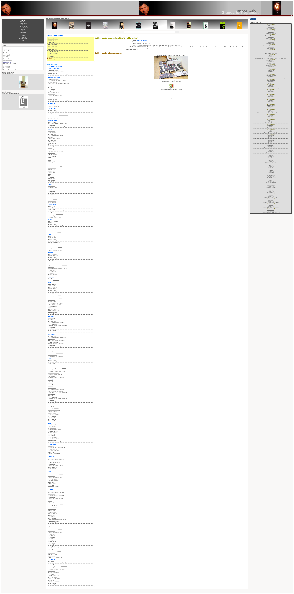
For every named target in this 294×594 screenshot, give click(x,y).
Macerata (55, 255)
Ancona (53, 89)
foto (23, 35)
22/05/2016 (271, 116)
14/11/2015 (271, 200)
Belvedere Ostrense (64, 111)
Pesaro (54, 132)
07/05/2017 (270, 61)
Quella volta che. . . (53, 49)
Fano (53, 163)
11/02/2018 (271, 31)
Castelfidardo (65, 562)
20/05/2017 (271, 56)
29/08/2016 (271, 101)
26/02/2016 (271, 141)
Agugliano (61, 459)
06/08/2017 (271, 41)
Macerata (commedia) (61, 80)
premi (23, 29)
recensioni (23, 26)
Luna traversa (52, 55)
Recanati (50, 383)
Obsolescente (52, 40)
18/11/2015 (271, 195)
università (23, 32)
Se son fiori (51, 56)
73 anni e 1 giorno (53, 39)
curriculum (23, 23)
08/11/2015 (271, 205)
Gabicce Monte (56, 207)
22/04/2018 (271, 26)
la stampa (23, 31)
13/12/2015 (271, 171)
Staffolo (50, 222)
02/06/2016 (271, 111)
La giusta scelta (52, 44)
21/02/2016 (270, 146)
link (23, 40)
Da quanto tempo (53, 53)
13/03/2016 (271, 131)
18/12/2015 (271, 161)
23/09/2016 (271, 91)
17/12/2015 (271, 166)
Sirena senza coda (53, 51)
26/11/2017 (270, 36)
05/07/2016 (271, 106)
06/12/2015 (271, 176)
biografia (23, 22)
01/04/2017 (271, 66)
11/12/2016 (271, 71)
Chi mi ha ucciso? (53, 42)
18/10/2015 (270, 210)
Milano (54, 426)
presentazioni (23, 28)
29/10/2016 (271, 81)
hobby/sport (23, 38)
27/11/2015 (271, 190)
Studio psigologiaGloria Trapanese (8, 72)
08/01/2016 (271, 151)
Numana (61, 192)
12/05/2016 (271, 121)
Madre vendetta (52, 46)
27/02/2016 (271, 136)
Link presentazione (7, 47)
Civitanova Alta (62, 447)
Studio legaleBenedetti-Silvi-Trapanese (10, 92)
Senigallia (62, 492)
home (23, 20)
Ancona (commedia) (60, 71)
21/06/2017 (271, 51)
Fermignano (56, 106)
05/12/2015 (271, 181)
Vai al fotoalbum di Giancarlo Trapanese (171, 81)
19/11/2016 (271, 76)
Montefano (51, 319)
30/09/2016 (271, 86)
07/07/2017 (270, 46)
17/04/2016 (270, 126)
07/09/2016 (271, 96)
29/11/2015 (271, 185)
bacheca (23, 34)
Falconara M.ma (64, 123)
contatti (23, 37)
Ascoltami (50, 47)
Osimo (53, 285)
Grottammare (56, 280)
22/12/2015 (271, 156)
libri (23, 25)
